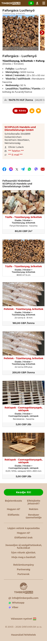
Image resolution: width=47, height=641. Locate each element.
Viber (15, 607)
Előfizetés (13, 514)
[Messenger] (11, 169)
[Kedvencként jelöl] (38, 110)
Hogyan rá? (13, 509)
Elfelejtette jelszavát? (33, 502)
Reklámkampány (23, 564)
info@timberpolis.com (25, 598)
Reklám (33, 509)
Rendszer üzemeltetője (34, 516)
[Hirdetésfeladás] (31, 3)
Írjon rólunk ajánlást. (23, 552)
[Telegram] (23, 169)
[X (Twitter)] (17, 169)
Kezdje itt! (23, 492)
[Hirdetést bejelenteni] (31, 110)
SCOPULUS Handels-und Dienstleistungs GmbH (20, 128)
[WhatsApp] (29, 169)
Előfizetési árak (23, 537)
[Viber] (36, 169)
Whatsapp (18, 602)
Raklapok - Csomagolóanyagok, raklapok (23, 409)
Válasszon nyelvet (21, 618)
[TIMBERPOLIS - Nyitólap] (11, 3)
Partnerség (23, 569)
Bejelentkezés (13, 500)
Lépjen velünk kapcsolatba (23, 528)
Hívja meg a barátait (23, 557)
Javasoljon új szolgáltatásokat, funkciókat (23, 546)
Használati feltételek (23, 634)
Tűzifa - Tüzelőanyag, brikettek (23, 217)
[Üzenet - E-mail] (43, 169)
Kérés (22, 110)
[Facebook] (4, 169)
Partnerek (23, 574)
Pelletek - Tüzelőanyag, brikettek (23, 309)
